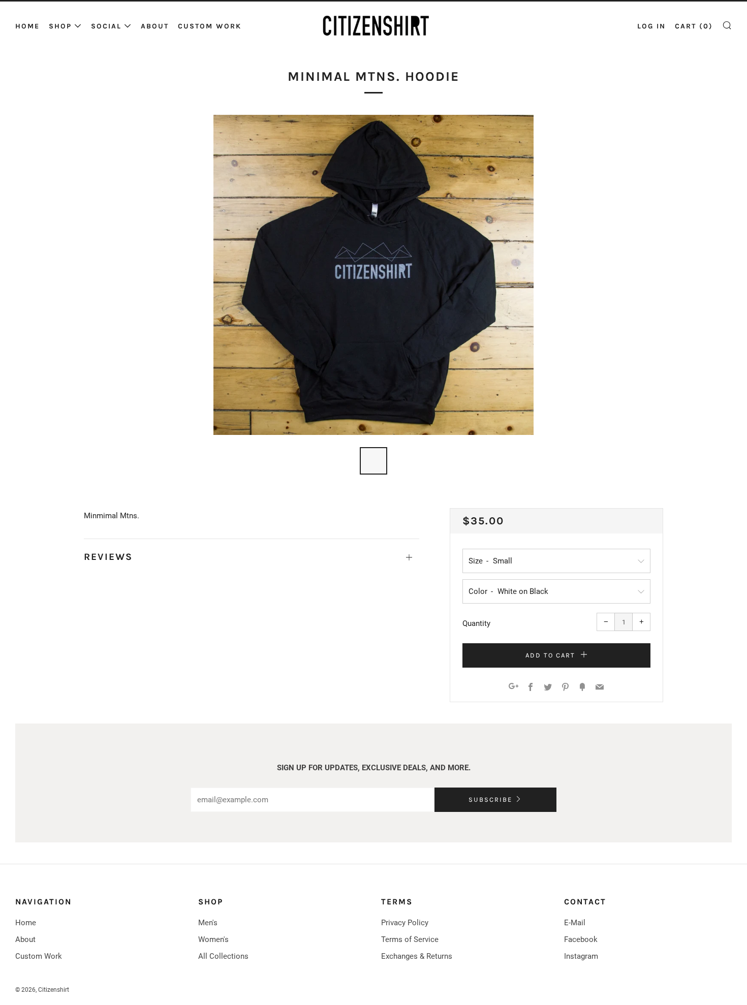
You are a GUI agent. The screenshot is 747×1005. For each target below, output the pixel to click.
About (155, 26)
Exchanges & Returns (416, 956)
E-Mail (574, 922)
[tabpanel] (373, 275)
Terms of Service (410, 939)
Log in (651, 26)
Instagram (581, 956)
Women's (213, 939)
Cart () (694, 26)
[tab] (373, 461)
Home (27, 26)
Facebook (581, 939)
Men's (207, 922)
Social (106, 26)
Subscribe (490, 799)
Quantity (476, 623)
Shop (60, 26)
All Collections (223, 956)
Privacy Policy (404, 922)
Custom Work (209, 26)
